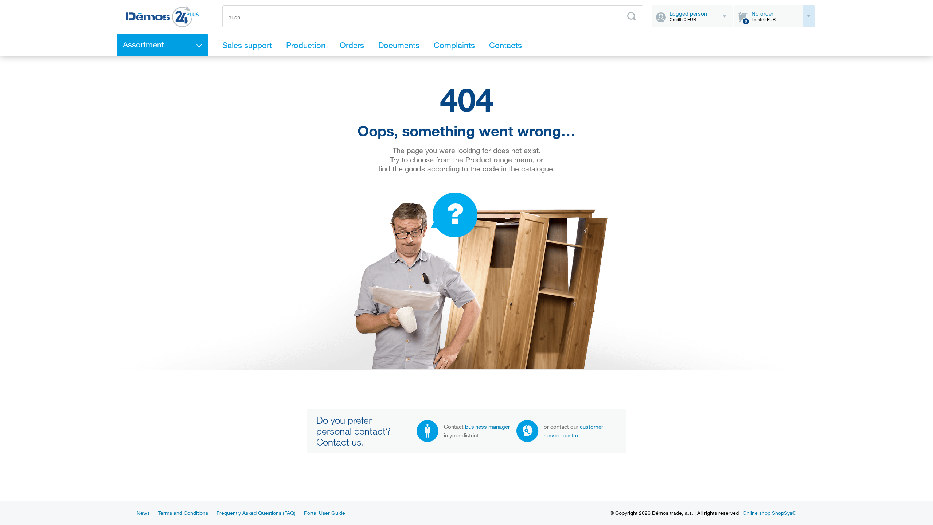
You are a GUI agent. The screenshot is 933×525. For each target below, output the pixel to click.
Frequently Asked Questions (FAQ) (256, 513)
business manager (487, 426)
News (143, 513)
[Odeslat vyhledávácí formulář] (631, 16)
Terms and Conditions (183, 513)
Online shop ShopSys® (769, 513)
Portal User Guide (324, 513)
